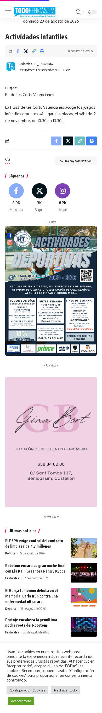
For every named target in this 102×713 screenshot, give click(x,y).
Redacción (25, 64)
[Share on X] (26, 51)
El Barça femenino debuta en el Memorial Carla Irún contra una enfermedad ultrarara (31, 596)
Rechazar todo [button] (65, 690)
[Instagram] (63, 198)
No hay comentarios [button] (78, 160)
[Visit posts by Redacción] (10, 66)
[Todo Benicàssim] (34, 12)
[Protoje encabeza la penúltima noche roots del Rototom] (84, 627)
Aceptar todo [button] (21, 701)
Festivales (12, 578)
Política (10, 553)
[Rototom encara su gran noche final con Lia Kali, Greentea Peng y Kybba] (84, 573)
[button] (9, 12)
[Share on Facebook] (17, 51)
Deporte (10, 609)
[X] (39, 198)
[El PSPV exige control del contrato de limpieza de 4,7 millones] (84, 548)
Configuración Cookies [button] (27, 690)
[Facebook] (16, 198)
